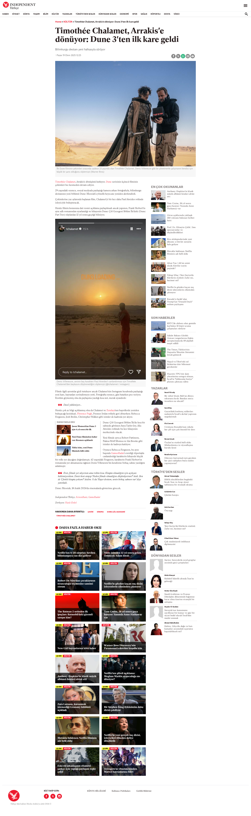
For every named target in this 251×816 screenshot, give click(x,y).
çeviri (90, 512)
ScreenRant (81, 497)
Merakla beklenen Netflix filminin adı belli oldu (77, 739)
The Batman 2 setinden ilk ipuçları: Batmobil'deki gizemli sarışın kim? (75, 615)
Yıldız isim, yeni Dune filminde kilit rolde (82, 449)
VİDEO (177, 14)
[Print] (192, 56)
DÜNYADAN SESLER (107, 14)
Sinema (100, 512)
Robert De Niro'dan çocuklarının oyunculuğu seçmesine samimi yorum (76, 584)
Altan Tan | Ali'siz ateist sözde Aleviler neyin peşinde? (178, 266)
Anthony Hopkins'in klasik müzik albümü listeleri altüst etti (77, 678)
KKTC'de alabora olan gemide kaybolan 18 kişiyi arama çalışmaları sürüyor (181, 326)
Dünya (26, 14)
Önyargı (168, 511)
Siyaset (16, 14)
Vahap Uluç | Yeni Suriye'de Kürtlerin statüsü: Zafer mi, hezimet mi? (180, 278)
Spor (134, 14)
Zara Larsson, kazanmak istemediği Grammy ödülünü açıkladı (74, 707)
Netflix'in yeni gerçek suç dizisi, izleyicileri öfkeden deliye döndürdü (122, 738)
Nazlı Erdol (71, 503)
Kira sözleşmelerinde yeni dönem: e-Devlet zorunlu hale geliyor (179, 242)
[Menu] (245, 5)
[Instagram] (59, 796)
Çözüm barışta (171, 495)
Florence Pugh (84, 414)
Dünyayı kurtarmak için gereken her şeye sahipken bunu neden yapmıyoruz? (180, 461)
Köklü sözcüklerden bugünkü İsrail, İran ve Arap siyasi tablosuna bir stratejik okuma (178, 482)
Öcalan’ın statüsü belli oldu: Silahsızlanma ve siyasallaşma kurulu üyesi (178, 445)
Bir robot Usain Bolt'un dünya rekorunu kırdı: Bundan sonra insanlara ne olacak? (178, 398)
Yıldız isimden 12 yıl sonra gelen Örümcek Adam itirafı (122, 554)
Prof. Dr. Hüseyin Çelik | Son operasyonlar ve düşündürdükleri (181, 230)
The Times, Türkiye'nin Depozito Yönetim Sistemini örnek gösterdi (180, 352)
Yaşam (36, 14)
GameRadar (94, 497)
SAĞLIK (144, 14)
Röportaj (156, 14)
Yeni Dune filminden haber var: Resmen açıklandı (84, 438)
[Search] (246, 14)
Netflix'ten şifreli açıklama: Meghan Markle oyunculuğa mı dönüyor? (122, 676)
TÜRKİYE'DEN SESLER (85, 14)
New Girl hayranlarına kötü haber (77, 648)
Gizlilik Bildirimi (143, 791)
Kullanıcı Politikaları (121, 791)
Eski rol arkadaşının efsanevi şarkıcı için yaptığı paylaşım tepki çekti (77, 769)
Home (58, 22)
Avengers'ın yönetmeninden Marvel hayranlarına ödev (120, 770)
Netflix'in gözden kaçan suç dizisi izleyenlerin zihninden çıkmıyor (123, 585)
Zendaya (110, 410)
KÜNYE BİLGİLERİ (96, 791)
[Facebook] (46, 796)
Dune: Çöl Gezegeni (116, 512)
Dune (109, 182)
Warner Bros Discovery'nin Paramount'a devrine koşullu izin (123, 647)
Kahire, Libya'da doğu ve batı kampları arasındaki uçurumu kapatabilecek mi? (178, 629)
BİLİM (45, 14)
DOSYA (167, 14)
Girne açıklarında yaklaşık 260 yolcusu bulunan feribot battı (180, 218)
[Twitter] (52, 796)
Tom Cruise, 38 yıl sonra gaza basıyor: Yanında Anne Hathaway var (123, 615)
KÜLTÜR (55, 14)
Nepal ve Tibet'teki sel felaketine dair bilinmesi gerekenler (178, 364)
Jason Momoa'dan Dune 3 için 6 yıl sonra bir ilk (84, 428)
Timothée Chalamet (65, 182)
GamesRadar (117, 453)
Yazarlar (67, 14)
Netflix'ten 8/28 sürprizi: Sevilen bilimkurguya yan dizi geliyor (76, 554)
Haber (5, 14)
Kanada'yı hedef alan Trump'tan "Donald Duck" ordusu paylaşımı (179, 302)
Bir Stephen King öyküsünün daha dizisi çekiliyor (123, 708)
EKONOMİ (124, 14)
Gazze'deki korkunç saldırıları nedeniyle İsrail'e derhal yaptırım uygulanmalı (180, 414)
